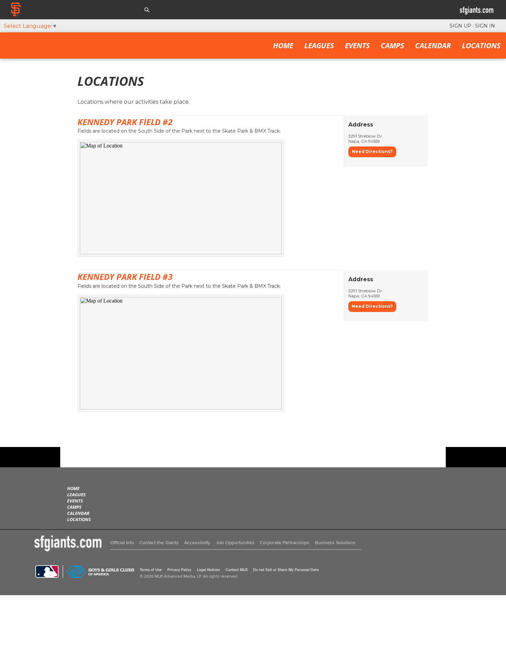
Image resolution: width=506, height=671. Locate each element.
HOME (283, 45)
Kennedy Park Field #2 (124, 122)
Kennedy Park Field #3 (124, 276)
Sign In (485, 26)
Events (357, 45)
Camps (392, 45)
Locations (481, 45)
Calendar (433, 45)
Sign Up (460, 26)
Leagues (319, 45)
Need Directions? (372, 151)
